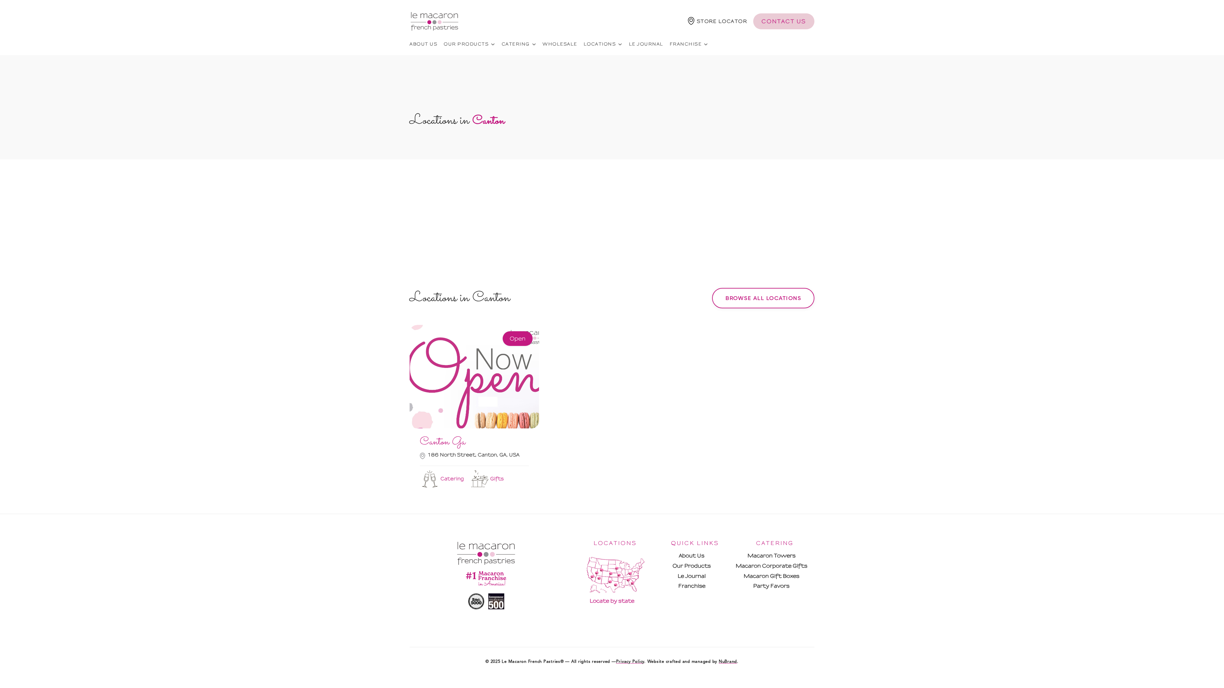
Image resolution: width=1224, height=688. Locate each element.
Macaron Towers (771, 555)
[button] (717, 21)
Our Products (692, 566)
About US (423, 44)
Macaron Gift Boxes (771, 576)
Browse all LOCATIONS (763, 298)
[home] (434, 21)
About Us (691, 555)
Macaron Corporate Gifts (771, 566)
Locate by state (612, 601)
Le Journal (646, 44)
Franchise (691, 586)
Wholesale (560, 44)
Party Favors (771, 586)
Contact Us (783, 21)
